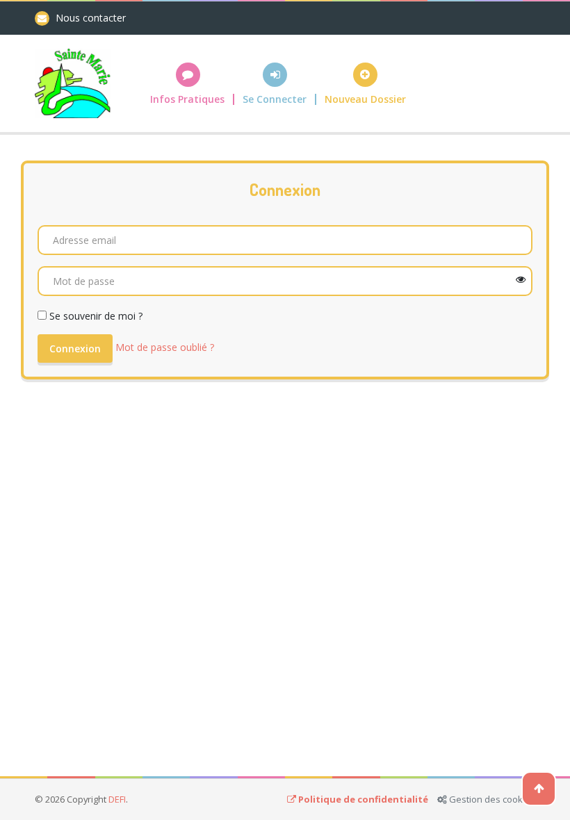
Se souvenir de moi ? (95, 315)
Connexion (75, 348)
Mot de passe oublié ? (164, 347)
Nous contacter (91, 17)
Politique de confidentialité (363, 799)
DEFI (117, 799)
